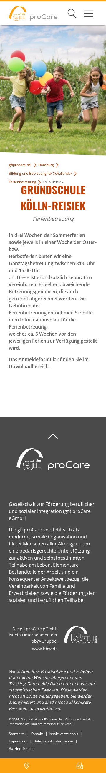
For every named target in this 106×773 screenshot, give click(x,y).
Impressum (18, 741)
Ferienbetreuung (22, 181)
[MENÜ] (88, 13)
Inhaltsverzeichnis (63, 733)
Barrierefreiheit (21, 748)
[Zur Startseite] (28, 13)
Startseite (17, 733)
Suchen (72, 12)
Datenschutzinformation (53, 741)
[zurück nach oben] (53, 436)
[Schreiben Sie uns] (79, 765)
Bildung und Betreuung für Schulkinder (40, 173)
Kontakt (37, 733)
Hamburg (46, 164)
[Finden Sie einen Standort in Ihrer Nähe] (26, 765)
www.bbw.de (45, 648)
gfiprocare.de (20, 164)
